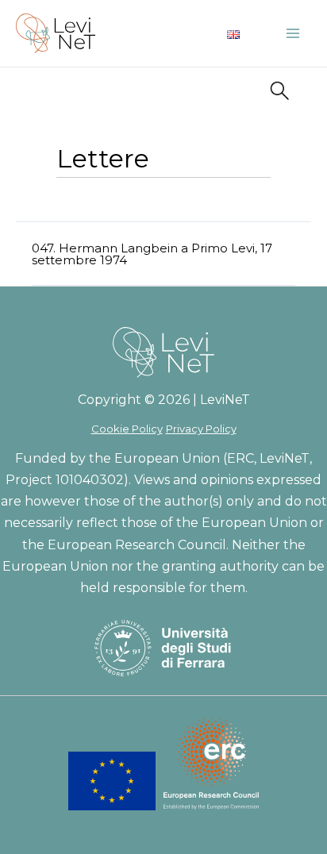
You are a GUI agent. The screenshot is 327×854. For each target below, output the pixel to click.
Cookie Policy (127, 428)
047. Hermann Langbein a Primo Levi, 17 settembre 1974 (152, 253)
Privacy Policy (201, 428)
